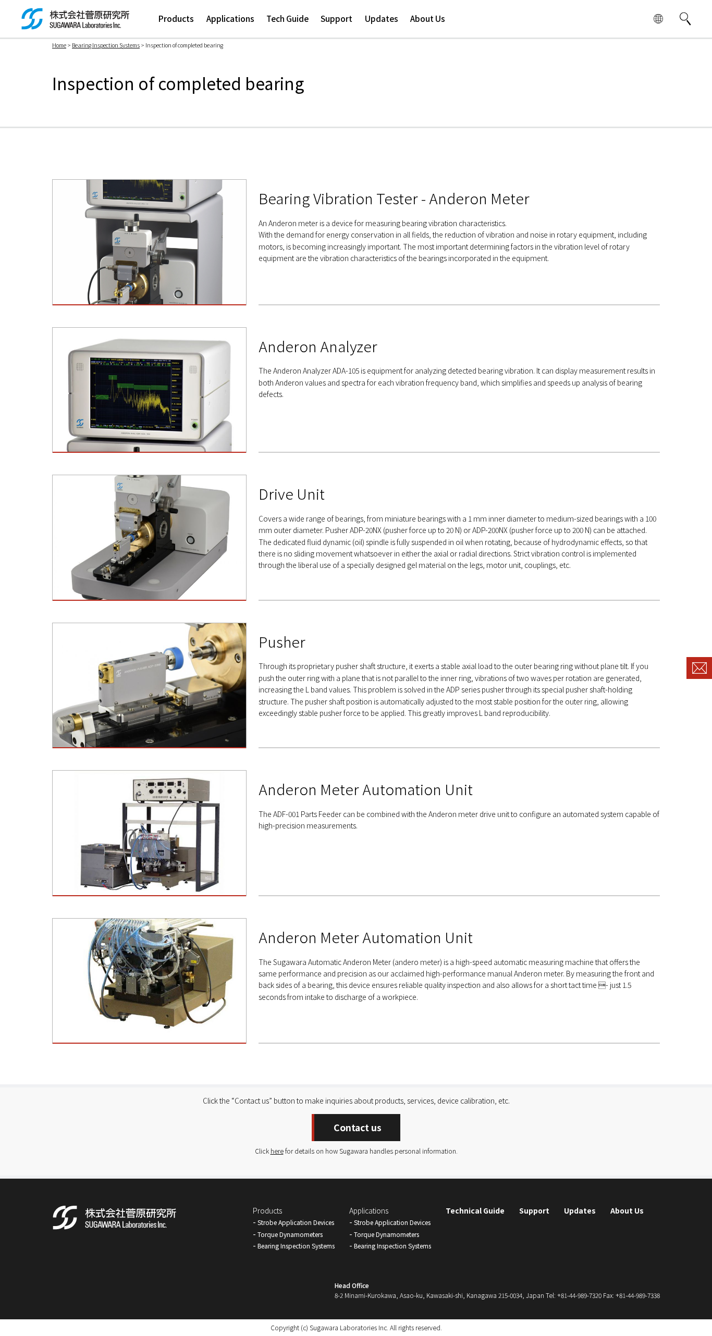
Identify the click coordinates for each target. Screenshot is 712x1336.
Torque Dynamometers (290, 1234)
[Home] (75, 24)
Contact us (358, 1127)
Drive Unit (292, 493)
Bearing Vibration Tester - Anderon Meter (394, 198)
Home (59, 45)
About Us (627, 1210)
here (277, 1151)
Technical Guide (475, 1210)
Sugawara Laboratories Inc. (349, 1327)
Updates (580, 1210)
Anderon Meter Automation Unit (366, 788)
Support (534, 1210)
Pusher (282, 641)
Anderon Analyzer (318, 346)
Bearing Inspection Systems (106, 45)
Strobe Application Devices (295, 1222)
